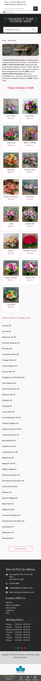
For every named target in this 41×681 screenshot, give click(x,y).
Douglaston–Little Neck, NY (13, 377)
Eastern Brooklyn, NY (10, 389)
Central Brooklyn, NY (10, 354)
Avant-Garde (11, 116)
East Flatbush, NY (9, 383)
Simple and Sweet (11, 278)
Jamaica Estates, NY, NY (12, 429)
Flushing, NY (7, 406)
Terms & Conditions (13, 605)
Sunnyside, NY (8, 527)
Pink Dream (30, 197)
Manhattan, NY (8, 458)
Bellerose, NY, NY (9, 337)
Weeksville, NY (8, 532)
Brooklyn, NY (7, 349)
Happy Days (11, 170)
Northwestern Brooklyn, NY (13, 481)
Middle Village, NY (9, 469)
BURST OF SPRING (30, 143)
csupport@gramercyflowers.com (15, 4)
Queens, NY (7, 492)
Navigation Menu (12, 30)
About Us (9, 602)
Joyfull (11, 224)
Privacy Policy (11, 608)
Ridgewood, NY (8, 509)
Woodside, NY (8, 538)
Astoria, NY (6, 331)
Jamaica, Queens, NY (10, 435)
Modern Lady (30, 278)
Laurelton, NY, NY (9, 446)
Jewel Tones (11, 143)
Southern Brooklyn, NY (11, 515)
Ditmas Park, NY (8, 372)
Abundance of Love (30, 251)
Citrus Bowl (11, 305)
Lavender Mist (30, 224)
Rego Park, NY (7, 504)
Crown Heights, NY (9, 366)
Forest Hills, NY (8, 412)
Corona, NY (6, 326)
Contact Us (10, 610)
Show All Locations (20, 549)
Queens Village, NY (9, 498)
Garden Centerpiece (11, 197)
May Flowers (30, 116)
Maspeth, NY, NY (8, 463)
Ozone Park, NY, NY (9, 486)
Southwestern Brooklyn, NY (13, 521)
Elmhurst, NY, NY (8, 395)
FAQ (7, 613)
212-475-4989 (15, 2)
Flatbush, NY (7, 400)
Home (4, 40)
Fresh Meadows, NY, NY (11, 418)
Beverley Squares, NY (11, 343)
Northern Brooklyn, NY (11, 475)
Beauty (11, 251)
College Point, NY (9, 360)
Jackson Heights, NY (10, 423)
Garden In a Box (30, 170)
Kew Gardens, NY (9, 441)
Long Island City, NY (10, 452)
